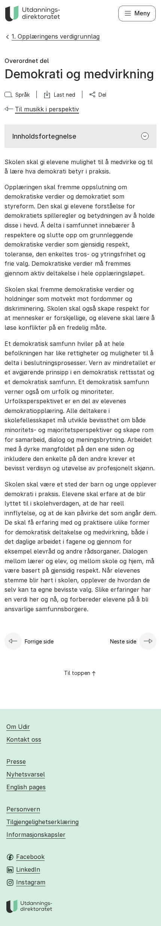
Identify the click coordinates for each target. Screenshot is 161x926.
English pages (26, 787)
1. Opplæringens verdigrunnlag (56, 36)
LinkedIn (28, 869)
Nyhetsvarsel (25, 774)
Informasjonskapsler (36, 834)
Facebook (30, 856)
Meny (142, 13)
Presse (16, 761)
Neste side (123, 641)
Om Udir (18, 726)
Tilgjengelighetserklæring (42, 822)
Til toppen (77, 673)
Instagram (30, 882)
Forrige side (39, 641)
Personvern (23, 809)
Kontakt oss (23, 739)
